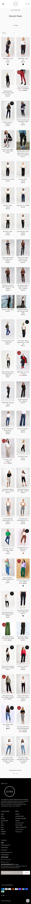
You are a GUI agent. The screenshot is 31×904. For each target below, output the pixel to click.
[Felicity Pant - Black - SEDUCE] (23, 446)
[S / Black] (23, 64)
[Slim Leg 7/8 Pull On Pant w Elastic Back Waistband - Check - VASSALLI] (23, 715)
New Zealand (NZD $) (7, 885)
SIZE (2, 823)
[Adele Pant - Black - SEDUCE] (8, 195)
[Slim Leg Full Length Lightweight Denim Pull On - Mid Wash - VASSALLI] (8, 746)
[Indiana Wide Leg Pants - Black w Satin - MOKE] (23, 628)
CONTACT (3, 834)
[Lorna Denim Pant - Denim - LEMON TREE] (8, 329)
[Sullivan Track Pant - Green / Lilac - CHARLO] (23, 569)
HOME (2, 814)
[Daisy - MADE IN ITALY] (8, 714)
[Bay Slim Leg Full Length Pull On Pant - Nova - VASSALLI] (8, 247)
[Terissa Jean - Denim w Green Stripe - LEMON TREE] (8, 537)
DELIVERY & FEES (19, 816)
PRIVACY (17, 820)
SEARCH (17, 814)
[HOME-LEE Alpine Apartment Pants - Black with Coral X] (8, 80)
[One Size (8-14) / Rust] (23, 553)
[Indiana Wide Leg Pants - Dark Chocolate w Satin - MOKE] (23, 301)
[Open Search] (26, 4)
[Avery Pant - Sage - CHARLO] (8, 448)
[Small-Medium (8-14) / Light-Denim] (9, 728)
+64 (2, 854)
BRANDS (3, 818)
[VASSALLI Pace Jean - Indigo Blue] (8, 111)
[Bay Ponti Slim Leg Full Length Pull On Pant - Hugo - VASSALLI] (8, 275)
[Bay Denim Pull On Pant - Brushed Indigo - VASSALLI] (8, 419)
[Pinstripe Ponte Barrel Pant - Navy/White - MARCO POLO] (23, 110)
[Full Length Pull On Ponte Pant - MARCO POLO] (23, 600)
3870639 (7, 854)
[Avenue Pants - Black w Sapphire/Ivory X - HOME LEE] (23, 329)
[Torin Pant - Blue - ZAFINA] (8, 169)
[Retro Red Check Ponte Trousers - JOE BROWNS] (23, 78)
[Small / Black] (23, 616)
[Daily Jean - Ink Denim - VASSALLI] (23, 655)
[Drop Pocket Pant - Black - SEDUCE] (23, 221)
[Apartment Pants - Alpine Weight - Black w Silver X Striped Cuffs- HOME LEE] (23, 140)
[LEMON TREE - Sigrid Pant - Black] (8, 391)
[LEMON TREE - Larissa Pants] (8, 47)
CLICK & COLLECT (19, 823)
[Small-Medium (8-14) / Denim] (7, 728)
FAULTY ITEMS (18, 825)
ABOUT (2, 829)
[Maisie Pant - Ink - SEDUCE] (23, 195)
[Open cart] (28, 4)
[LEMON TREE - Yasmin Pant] (23, 47)
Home (12, 10)
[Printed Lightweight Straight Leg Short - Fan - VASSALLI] (8, 507)
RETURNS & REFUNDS (20, 818)
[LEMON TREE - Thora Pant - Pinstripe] (23, 360)
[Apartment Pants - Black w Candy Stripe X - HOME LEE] (8, 655)
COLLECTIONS (4, 820)
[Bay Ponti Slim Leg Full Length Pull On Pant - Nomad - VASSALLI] (23, 247)
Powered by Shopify (6, 901)
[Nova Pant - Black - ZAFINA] (23, 169)
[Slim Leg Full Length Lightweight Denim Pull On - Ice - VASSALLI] (23, 746)
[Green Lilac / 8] (23, 585)
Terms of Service (19, 829)
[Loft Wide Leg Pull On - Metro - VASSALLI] (23, 389)
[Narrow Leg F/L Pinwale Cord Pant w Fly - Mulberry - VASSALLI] (23, 684)
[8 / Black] (8, 64)
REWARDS (3, 831)
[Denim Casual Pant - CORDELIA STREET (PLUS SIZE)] (8, 567)
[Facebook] (2, 896)
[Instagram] (4, 896)
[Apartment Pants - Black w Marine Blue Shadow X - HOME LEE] (8, 360)
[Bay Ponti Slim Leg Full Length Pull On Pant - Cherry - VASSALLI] (23, 275)
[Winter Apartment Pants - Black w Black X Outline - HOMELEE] (8, 601)
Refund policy (18, 831)
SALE (2, 827)
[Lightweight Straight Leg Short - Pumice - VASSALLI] (8, 478)
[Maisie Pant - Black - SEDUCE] (8, 221)
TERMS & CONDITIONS (20, 827)
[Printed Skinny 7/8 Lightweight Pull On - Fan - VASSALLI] (23, 507)
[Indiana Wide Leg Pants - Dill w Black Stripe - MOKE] (8, 628)
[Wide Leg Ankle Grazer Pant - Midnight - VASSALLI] (8, 684)
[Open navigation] (4, 4)
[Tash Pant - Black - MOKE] (8, 301)
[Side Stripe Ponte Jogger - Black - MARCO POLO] (8, 139)
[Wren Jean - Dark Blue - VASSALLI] (23, 419)
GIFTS (2, 825)
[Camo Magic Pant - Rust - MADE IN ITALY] (23, 537)
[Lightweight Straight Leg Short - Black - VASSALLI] (23, 478)
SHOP (2, 816)
